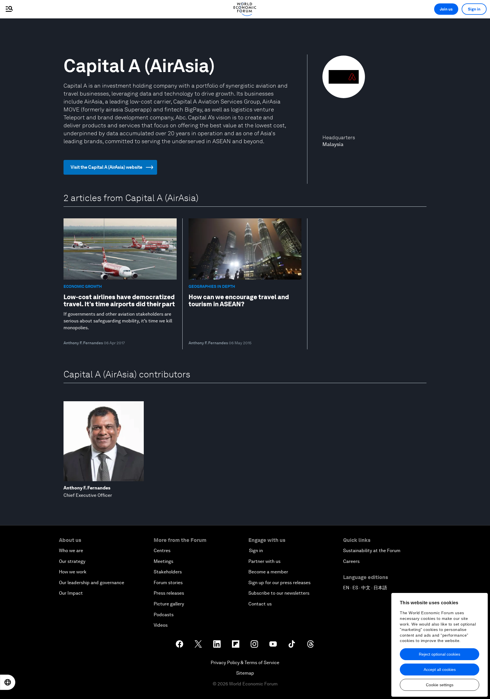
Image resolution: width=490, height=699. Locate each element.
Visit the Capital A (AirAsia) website (106, 167)
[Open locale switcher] (7, 682)
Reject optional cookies (439, 654)
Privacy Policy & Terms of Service (245, 662)
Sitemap (245, 673)
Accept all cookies (440, 669)
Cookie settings (439, 685)
